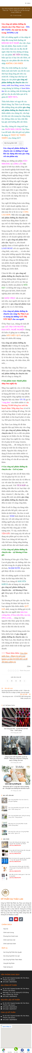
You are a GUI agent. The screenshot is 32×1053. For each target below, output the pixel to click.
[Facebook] (11, 919)
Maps (3, 1052)
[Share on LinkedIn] (20, 681)
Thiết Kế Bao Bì (8, 967)
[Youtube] (16, 919)
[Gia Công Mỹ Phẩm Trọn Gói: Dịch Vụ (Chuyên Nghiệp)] (4, 800)
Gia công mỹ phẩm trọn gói (11, 956)
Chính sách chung (8, 932)
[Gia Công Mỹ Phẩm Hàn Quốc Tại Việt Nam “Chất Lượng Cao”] (4, 808)
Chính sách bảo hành (9, 943)
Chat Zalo (10, 1052)
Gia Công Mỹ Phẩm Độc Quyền (12, 952)
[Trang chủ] (11, 15)
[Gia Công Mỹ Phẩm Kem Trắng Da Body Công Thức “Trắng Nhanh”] (4, 816)
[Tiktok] (21, 919)
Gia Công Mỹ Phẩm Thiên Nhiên (12, 959)
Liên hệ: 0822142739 (15, 845)
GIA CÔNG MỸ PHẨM (9, 985)
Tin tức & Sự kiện (17, 15)
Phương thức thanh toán (10, 936)
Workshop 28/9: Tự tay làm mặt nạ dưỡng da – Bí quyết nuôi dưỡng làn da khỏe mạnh (16, 787)
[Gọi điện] (16, 1049)
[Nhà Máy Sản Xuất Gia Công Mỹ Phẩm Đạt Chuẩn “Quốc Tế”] (4, 832)
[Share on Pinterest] (16, 681)
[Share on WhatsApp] (24, 681)
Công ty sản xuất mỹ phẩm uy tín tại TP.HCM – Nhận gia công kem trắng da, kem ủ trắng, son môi (16, 758)
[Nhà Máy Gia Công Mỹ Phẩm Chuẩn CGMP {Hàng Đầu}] (4, 824)
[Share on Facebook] (11, 681)
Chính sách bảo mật (9, 940)
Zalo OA (28, 1052)
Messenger (22, 1052)
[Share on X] (7, 681)
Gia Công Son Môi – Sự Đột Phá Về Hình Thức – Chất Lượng (16, 729)
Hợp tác (5, 929)
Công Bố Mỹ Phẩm (8, 963)
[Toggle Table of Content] (19, 143)
